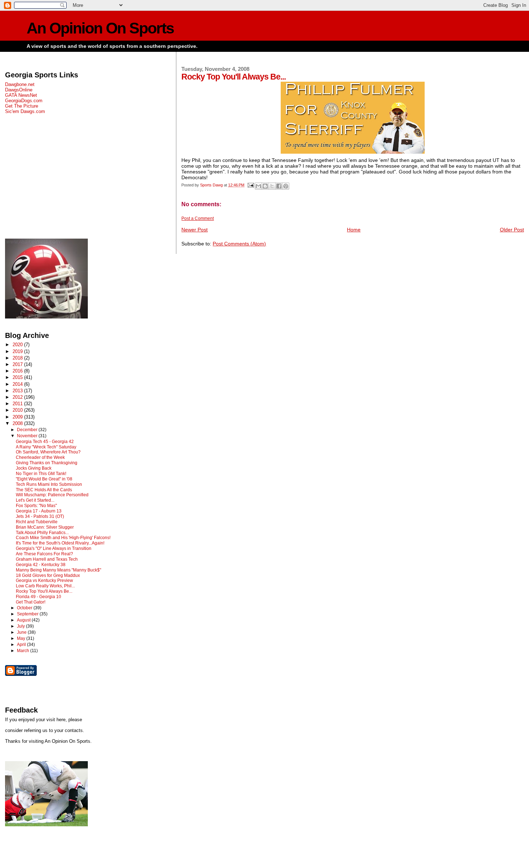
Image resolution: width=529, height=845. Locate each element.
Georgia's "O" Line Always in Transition (53, 548)
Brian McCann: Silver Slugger (45, 527)
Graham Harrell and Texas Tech (47, 559)
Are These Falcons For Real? (44, 554)
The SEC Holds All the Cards (44, 490)
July (21, 626)
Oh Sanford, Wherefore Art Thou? (48, 452)
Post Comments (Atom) (239, 244)
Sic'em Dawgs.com (25, 111)
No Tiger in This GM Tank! (41, 473)
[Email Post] (250, 185)
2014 (18, 384)
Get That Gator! (30, 602)
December (28, 429)
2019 (18, 351)
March (23, 650)
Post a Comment (197, 218)
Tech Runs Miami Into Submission (49, 484)
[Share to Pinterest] (285, 186)
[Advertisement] (85, 176)
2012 (18, 397)
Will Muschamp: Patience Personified (52, 495)
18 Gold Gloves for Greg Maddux (48, 575)
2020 (18, 344)
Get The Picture (21, 106)
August (24, 620)
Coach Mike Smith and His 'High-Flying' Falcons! (63, 538)
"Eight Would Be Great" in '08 (44, 479)
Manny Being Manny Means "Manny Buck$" (58, 570)
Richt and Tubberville (37, 522)
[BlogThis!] (265, 186)
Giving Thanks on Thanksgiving (46, 463)
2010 (18, 410)
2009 (18, 417)
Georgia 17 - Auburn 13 (39, 511)
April (22, 644)
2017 (18, 364)
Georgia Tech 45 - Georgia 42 (45, 441)
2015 (18, 377)
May (21, 638)
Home (354, 229)
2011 (18, 403)
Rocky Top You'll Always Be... (44, 591)
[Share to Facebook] (278, 186)
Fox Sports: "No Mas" (36, 505)
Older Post (512, 229)
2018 (18, 358)
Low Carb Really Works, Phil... (45, 586)
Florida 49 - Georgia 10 (38, 597)
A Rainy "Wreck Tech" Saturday (46, 447)
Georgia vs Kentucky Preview (44, 580)
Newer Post (194, 229)
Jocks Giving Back (33, 468)
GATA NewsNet (21, 95)
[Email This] (258, 186)
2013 (18, 390)
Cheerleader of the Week (40, 457)
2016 (18, 371)
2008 (18, 423)
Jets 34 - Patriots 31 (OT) (40, 516)
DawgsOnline (18, 89)
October (25, 607)
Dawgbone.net (20, 84)
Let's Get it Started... (35, 500)
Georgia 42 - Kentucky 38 (40, 564)
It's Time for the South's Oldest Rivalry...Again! (60, 543)
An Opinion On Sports (100, 28)
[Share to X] (272, 186)
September (28, 613)
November (28, 435)
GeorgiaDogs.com (23, 100)
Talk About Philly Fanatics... (42, 532)
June (22, 632)
